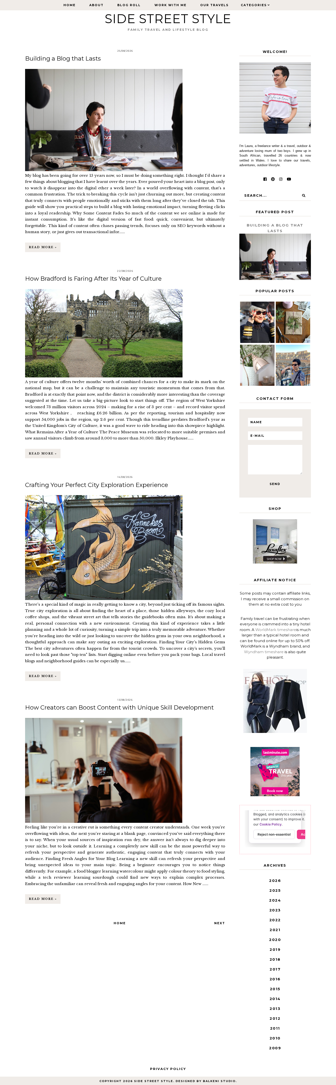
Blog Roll (129, 5)
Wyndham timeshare (264, 651)
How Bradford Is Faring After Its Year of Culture (93, 278)
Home (69, 5)
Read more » (43, 247)
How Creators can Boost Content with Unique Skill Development (119, 707)
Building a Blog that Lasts (63, 58)
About (96, 5)
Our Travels (214, 5)
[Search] (303, 195)
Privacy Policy (168, 1069)
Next (219, 923)
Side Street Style (153, 1081)
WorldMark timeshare (275, 629)
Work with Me (170, 5)
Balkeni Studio (219, 1081)
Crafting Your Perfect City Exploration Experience (96, 484)
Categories (254, 5)
